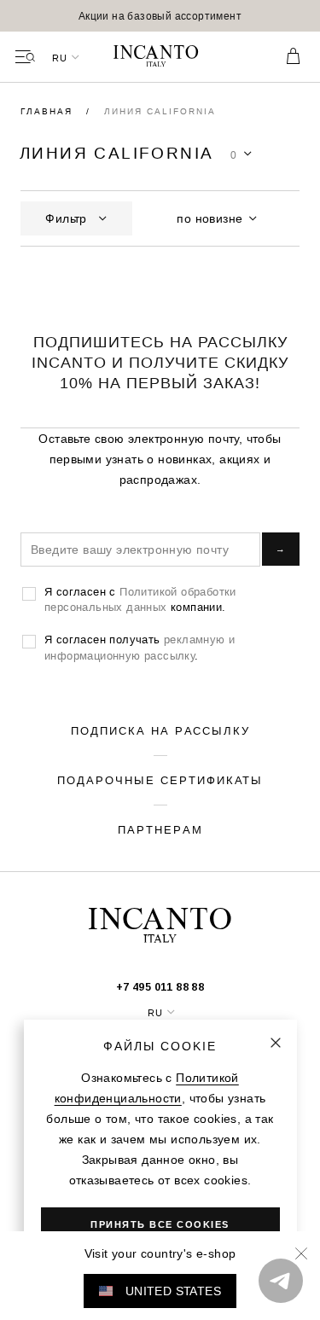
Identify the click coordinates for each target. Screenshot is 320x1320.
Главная (48, 111)
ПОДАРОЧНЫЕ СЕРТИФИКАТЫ (160, 780)
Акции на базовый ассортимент (160, 15)
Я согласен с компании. (140, 598)
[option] (160, 16)
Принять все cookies (160, 1224)
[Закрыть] (275, 1043)
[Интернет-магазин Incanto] (160, 57)
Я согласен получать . (139, 646)
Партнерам (160, 829)
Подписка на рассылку (160, 730)
